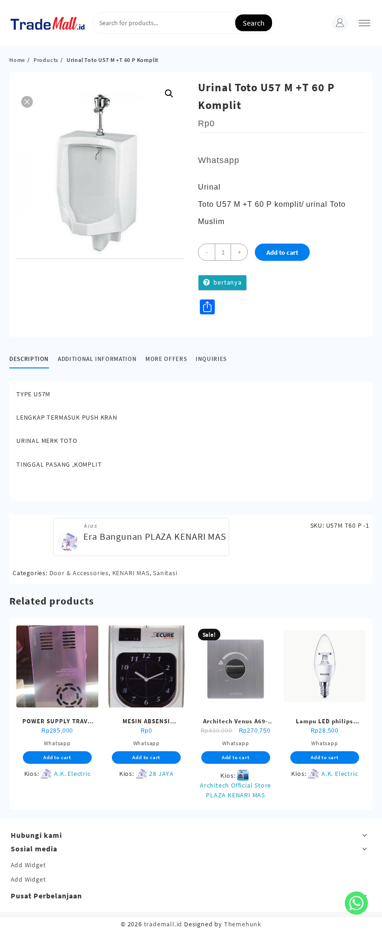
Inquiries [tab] (211, 359)
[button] (169, 93)
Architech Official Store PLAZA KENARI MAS (235, 790)
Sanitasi (165, 573)
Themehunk (242, 924)
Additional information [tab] (97, 359)
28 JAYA (161, 773)
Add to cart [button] (57, 757)
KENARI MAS (131, 573)
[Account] (340, 23)
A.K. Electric (72, 773)
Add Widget (28, 865)
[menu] (364, 23)
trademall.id (163, 924)
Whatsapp (218, 160)
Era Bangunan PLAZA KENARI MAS (154, 536)
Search (254, 22)
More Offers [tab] (166, 359)
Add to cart (282, 252)
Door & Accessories (79, 573)
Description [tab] (29, 359)
